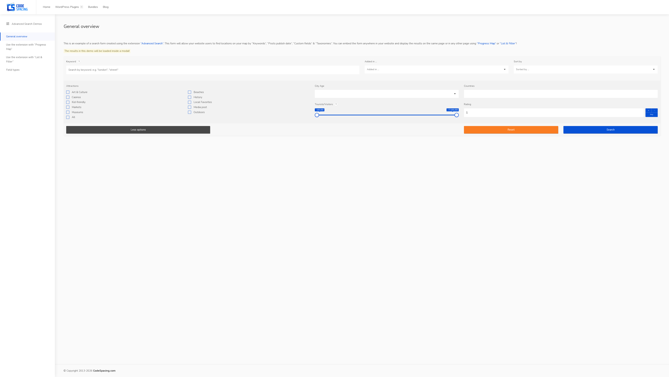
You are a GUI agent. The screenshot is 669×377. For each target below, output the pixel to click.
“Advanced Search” (152, 43)
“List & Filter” (508, 43)
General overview (16, 36)
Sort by (518, 61)
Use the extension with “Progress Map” (26, 47)
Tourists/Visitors (324, 104)
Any (651, 114)
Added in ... (371, 61)
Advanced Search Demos (26, 24)
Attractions (72, 86)
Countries (469, 86)
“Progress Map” (486, 43)
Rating (467, 104)
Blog (106, 7)
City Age (319, 86)
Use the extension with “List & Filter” (24, 59)
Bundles (93, 7)
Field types (13, 70)
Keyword (71, 61)
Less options (138, 129)
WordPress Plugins (67, 7)
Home (46, 7)
